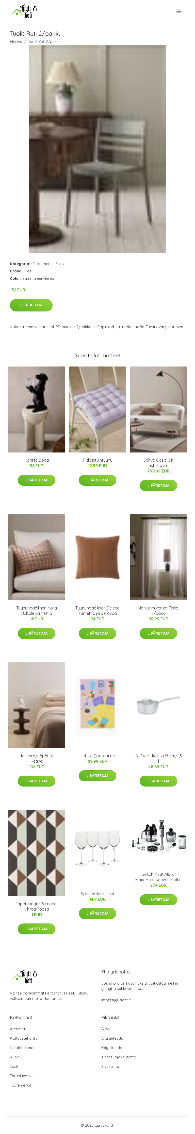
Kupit (14, 1057)
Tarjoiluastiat (21, 1075)
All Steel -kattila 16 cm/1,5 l (158, 758)
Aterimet (17, 1028)
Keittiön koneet (23, 1047)
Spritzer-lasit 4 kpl (97, 893)
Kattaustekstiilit (23, 1038)
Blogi (105, 1028)
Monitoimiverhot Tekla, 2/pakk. (158, 610)
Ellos (60, 263)
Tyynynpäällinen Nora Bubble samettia (36, 610)
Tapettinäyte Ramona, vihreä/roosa (36, 906)
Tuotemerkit (43, 263)
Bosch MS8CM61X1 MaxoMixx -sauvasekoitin (158, 877)
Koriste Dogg (36, 460)
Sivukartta (110, 1066)
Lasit (14, 1066)
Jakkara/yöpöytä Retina (37, 758)
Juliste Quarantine (97, 755)
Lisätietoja (31, 305)
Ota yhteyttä (112, 1038)
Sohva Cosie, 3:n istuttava (158, 463)
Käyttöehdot (112, 1047)
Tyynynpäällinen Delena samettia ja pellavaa (97, 610)
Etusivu (16, 41)
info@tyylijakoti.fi (116, 1000)
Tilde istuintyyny (97, 460)
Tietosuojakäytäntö (118, 1057)
